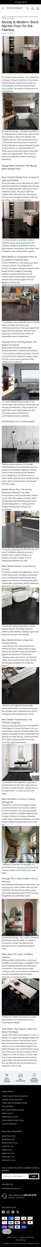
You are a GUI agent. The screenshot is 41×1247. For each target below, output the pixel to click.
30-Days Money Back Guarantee (15, 1096)
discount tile (22, 1063)
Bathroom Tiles (8, 1139)
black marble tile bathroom (14, 725)
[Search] (27, 8)
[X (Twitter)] (17, 1212)
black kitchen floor (11, 646)
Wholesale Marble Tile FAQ (13, 1110)
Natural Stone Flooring (12, 1099)
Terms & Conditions (27, 1237)
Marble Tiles (7, 1150)
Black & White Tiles (10, 1143)
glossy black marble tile (20, 243)
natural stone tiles (14, 151)
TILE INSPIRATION (12, 17)
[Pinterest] (12, 1212)
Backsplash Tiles (9, 1136)
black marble (7, 88)
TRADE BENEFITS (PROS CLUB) (13, 1120)
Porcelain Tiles (8, 1157)
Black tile (34, 467)
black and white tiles (25, 867)
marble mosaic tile (11, 549)
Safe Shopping (7, 1106)
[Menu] (3, 8)
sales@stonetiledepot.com (11, 1188)
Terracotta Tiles (9, 1160)
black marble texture (12, 359)
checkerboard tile (29, 810)
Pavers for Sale (8, 1153)
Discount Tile (7, 1146)
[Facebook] (3, 1212)
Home (3, 17)
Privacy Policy (7, 1113)
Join (33, 1176)
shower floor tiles (22, 586)
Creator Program (9, 1124)
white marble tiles (19, 626)
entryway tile (7, 887)
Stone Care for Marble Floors (14, 1103)
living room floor (31, 262)
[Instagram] (8, 1212)
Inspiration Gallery (10, 1117)
